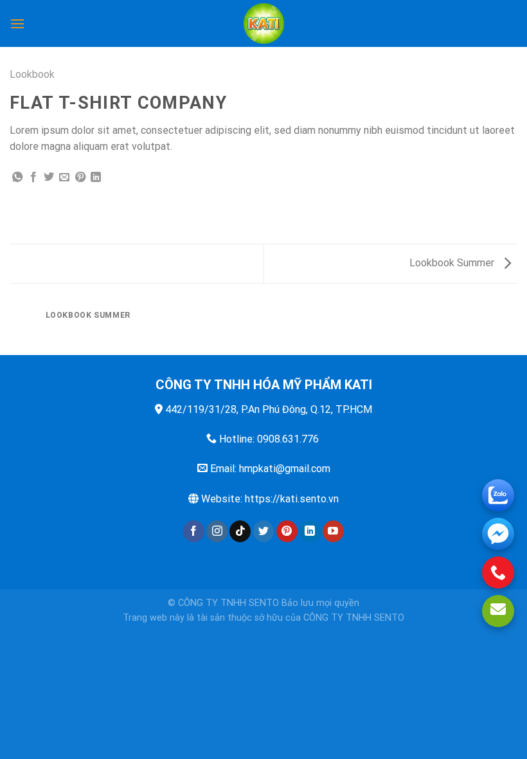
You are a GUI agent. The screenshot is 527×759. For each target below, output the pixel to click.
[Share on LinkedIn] (96, 177)
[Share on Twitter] (49, 177)
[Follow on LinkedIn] (310, 531)
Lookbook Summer (453, 263)
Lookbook (32, 74)
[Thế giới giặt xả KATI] (263, 23)
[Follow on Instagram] (217, 531)
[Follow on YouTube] (333, 531)
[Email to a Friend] (64, 177)
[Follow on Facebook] (193, 531)
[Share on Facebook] (33, 177)
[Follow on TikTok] (240, 531)
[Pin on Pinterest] (80, 177)
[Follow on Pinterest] (287, 531)
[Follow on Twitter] (263, 531)
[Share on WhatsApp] (17, 177)
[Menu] (17, 23)
